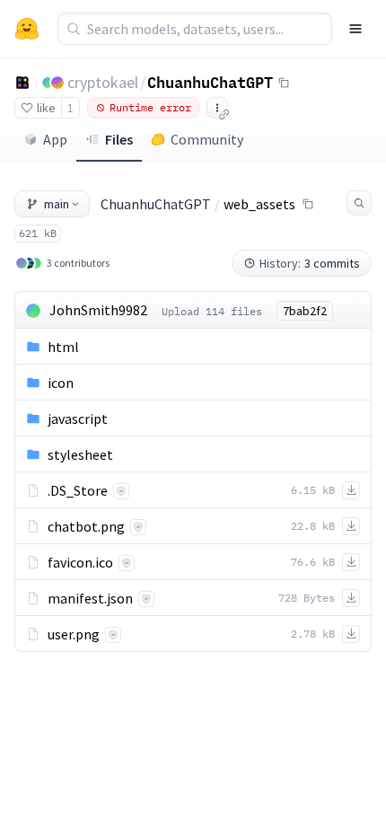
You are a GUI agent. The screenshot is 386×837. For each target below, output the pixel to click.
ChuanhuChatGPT (210, 81)
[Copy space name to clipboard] (283, 82)
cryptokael (102, 82)
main (56, 204)
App (55, 139)
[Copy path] (308, 203)
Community (207, 139)
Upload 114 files (212, 311)
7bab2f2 (305, 311)
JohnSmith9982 (98, 310)
